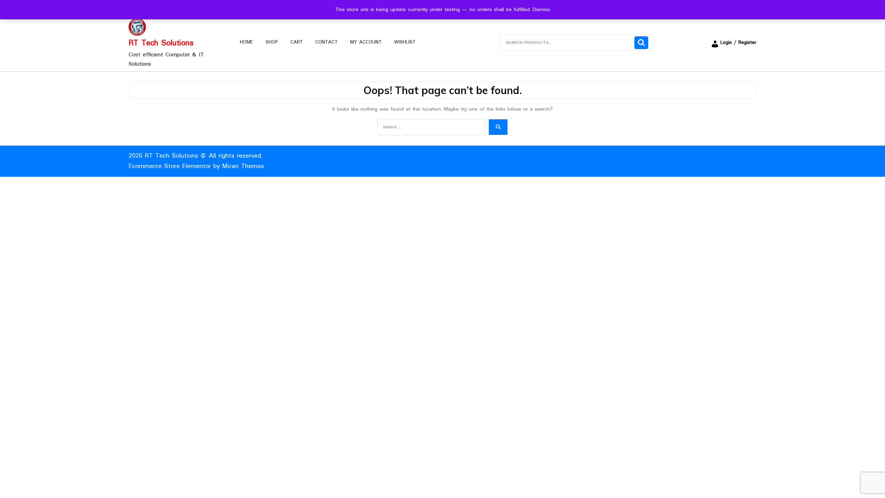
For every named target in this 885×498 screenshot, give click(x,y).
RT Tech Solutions (161, 43)
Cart (296, 42)
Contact (326, 42)
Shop (272, 42)
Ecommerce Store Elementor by (196, 166)
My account (366, 42)
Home (246, 42)
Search (641, 42)
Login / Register (738, 42)
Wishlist (405, 42)
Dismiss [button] (541, 10)
